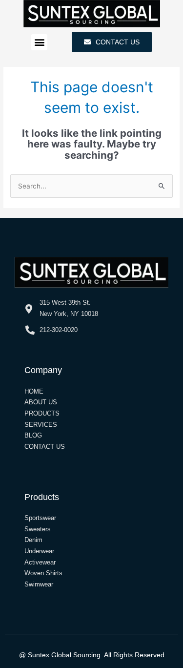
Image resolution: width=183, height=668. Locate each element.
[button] (39, 42)
